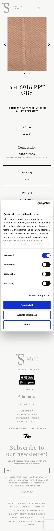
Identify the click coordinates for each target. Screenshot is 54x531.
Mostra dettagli (37, 295)
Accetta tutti (27, 305)
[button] (5, 44)
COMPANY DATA (35, 510)
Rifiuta (27, 324)
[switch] (46, 264)
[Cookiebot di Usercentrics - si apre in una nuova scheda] (38, 204)
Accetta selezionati (27, 315)
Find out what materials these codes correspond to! (27, 157)
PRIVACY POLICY (17, 514)
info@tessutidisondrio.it (27, 418)
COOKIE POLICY (36, 514)
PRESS (31, 517)
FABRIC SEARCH (18, 517)
